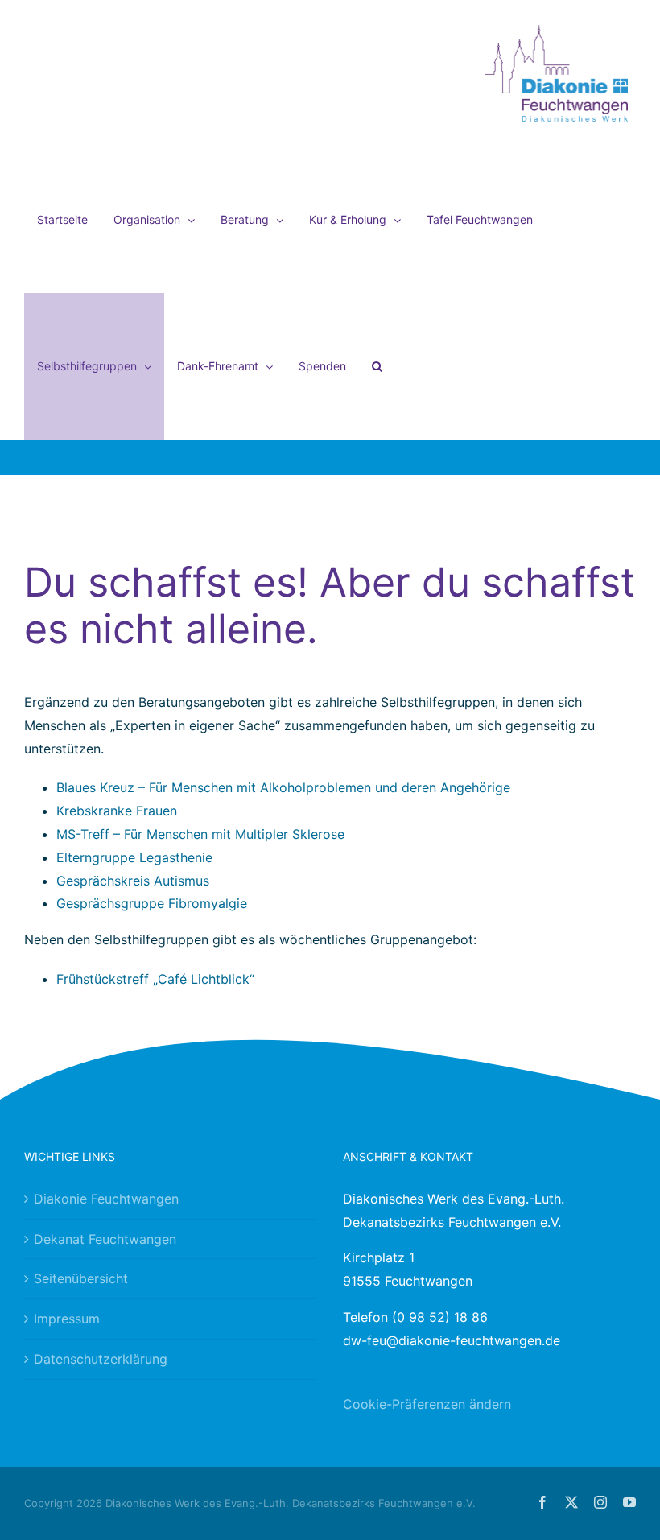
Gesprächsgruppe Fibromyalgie (151, 903)
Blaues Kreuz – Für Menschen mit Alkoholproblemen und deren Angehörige (283, 787)
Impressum (67, 1319)
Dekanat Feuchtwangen (105, 1239)
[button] (377, 366)
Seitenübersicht (81, 1278)
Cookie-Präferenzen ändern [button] (427, 1404)
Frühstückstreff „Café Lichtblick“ (155, 979)
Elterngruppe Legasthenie (134, 857)
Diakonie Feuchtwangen (106, 1199)
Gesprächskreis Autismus (132, 881)
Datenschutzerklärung (100, 1359)
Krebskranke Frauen (116, 811)
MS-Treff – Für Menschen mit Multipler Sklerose (200, 834)
